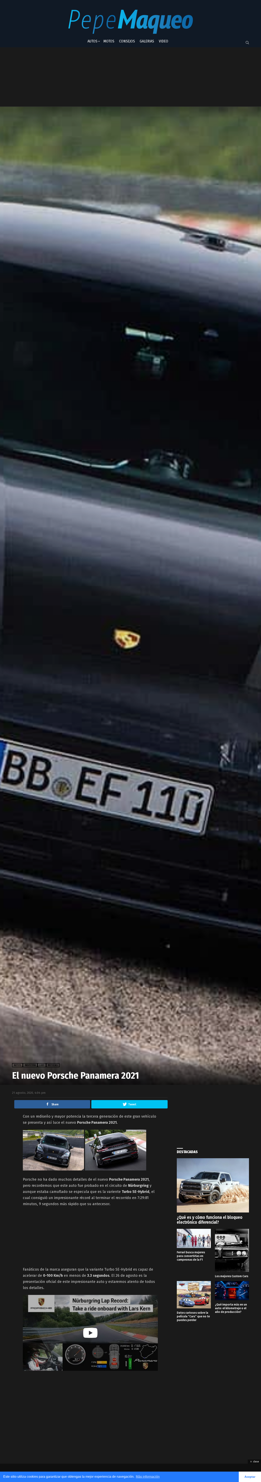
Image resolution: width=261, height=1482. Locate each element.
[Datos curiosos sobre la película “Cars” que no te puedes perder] (194, 1294)
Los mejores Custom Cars (231, 1276)
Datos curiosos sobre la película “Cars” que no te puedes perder (193, 1316)
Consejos (127, 41)
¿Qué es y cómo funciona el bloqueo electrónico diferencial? (209, 1220)
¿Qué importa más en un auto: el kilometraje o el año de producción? (231, 1308)
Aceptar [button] (249, 1476)
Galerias (147, 41)
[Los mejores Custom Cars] (232, 1250)
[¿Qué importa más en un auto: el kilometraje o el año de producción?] (232, 1290)
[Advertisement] (113, 76)
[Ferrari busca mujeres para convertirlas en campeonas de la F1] (194, 1238)
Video (163, 41)
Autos (92, 41)
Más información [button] (148, 1476)
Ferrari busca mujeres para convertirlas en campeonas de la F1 (191, 1255)
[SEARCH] (247, 42)
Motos (108, 41)
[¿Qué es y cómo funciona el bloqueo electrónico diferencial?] (213, 1185)
